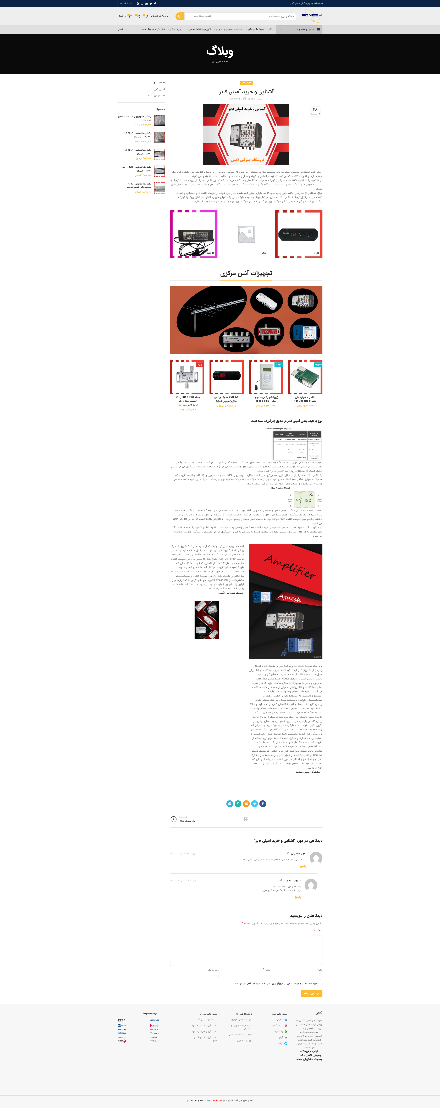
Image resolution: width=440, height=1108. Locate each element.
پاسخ (303, 866)
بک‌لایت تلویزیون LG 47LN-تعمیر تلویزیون (134, 118)
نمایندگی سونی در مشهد (204, 1025)
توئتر (280, 1043)
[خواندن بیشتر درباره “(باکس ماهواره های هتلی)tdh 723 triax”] (291, 373)
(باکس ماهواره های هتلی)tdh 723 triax (305, 399)
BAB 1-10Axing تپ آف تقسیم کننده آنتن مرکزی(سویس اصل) (187, 401)
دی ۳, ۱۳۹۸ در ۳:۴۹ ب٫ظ (183, 853)
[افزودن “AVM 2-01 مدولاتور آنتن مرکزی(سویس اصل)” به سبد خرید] (212, 373)
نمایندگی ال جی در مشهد (204, 1031)
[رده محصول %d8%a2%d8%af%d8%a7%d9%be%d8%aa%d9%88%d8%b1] (194, 234)
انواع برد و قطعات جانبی (240, 1034)
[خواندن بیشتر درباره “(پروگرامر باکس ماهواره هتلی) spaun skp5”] (251, 373)
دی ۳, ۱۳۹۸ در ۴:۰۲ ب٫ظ (183, 880)
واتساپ (279, 1031)
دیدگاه (318, 931)
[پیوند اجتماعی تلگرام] (138, 3)
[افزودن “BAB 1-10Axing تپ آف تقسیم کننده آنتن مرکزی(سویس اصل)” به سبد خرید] (172, 373)
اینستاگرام (278, 1025)
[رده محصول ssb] (246, 234)
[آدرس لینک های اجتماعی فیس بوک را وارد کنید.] (155, 3)
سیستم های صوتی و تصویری (241, 1027)
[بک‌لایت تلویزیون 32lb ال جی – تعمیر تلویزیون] (159, 171)
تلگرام (280, 1019)
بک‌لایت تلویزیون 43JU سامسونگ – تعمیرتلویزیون (138, 185)
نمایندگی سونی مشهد (308, 772)
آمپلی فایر (216, 61)
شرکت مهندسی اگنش (206, 1019)
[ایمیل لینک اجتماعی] (146, 3)
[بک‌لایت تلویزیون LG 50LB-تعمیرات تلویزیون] (159, 137)
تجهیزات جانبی (244, 1040)
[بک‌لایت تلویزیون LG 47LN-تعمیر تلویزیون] (159, 121)
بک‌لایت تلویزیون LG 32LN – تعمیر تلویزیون (137, 152)
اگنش (121, 29)
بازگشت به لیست (246, 819)
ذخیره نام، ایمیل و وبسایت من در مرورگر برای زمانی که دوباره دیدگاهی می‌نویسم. (276, 983)
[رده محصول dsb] (299, 234)
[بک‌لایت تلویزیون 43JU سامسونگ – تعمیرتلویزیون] (159, 188)
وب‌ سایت (213, 970)
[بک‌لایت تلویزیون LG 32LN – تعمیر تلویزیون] (159, 154)
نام (319, 970)
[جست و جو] (179, 16)
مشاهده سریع (291, 381)
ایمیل (267, 970)
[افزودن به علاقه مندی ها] (291, 365)
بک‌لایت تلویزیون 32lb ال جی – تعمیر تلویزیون (135, 169)
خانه (226, 61)
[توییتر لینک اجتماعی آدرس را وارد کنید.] (151, 3)
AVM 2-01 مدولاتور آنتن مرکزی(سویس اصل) (226, 400)
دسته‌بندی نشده (156, 95)
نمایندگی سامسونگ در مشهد (205, 1039)
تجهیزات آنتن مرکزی (241, 1019)
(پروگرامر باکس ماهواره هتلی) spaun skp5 (266, 399)
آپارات (280, 1037)
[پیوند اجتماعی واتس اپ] (142, 3)
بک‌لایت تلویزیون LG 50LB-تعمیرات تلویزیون (137, 135)
